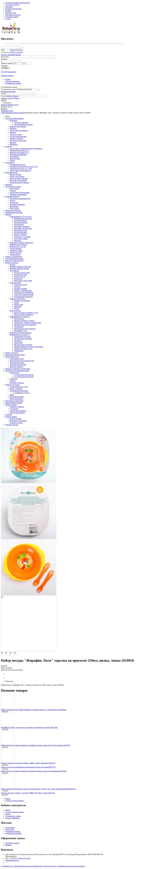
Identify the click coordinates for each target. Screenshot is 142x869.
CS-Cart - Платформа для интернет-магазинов (67, 866)
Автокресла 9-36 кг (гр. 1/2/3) (21, 168)
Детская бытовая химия (14, 259)
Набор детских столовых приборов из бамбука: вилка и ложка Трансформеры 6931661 (33, 771)
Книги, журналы (11, 353)
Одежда (8, 214)
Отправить (5, 68)
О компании (10, 827)
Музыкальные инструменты (25, 329)
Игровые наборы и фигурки (20, 267)
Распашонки (19, 225)
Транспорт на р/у (20, 285)
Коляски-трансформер (18, 154)
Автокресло (9, 162)
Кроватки (13, 120)
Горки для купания (17, 176)
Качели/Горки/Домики (13, 403)
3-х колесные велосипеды (24, 377)
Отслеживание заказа (9, 89)
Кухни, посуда (19, 277)
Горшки (13, 190)
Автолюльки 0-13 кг (17, 164)
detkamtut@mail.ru (12, 860)
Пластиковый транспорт (23, 297)
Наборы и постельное (18, 126)
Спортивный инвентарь (19, 391)
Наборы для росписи (22, 301)
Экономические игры (18, 365)
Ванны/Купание (11, 172)
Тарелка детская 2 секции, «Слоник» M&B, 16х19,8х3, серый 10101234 (28, 793)
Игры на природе (16, 399)
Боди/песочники (20, 221)
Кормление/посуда (14, 113)
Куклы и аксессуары (22, 273)
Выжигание (18, 305)
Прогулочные (15, 158)
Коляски (8, 146)
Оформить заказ (7, 111)
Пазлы (16, 309)
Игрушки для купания (18, 180)
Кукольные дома (20, 275)
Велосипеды (14, 373)
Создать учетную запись (10, 98)
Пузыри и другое (16, 423)
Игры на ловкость (16, 367)
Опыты (12, 265)
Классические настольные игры (22, 361)
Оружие (17, 287)
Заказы (8, 79)
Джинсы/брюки (16, 249)
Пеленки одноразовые (18, 194)
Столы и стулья (15, 134)
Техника (8, 415)
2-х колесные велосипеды (24, 375)
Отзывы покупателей (13, 9)
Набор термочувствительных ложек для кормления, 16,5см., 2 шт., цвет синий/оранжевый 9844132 (38, 789)
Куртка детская (15, 253)
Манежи (13, 142)
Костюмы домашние (22, 227)
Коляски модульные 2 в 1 (19, 150)
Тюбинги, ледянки (17, 407)
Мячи (12, 395)
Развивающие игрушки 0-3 (20, 317)
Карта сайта (9, 829)
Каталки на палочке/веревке (20, 333)
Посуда (24, 113)
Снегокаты (14, 409)
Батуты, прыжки (16, 389)
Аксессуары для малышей (19, 192)
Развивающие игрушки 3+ (20, 335)
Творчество (18, 343)
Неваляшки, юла (20, 331)
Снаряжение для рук (22, 393)
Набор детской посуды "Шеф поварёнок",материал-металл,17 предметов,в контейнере (33, 710)
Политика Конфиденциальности (17, 3)
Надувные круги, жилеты (19, 182)
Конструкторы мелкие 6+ (23, 315)
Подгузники (14, 188)
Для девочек (14, 271)
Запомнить (7, 103)
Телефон (4, 59)
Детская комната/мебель (14, 118)
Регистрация (10, 91)
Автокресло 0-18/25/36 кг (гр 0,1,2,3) (23, 166)
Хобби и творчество (17, 299)
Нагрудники (14, 208)
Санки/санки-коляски (18, 411)
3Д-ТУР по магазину (9, 72)
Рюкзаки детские (11, 425)
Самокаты (13, 379)
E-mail (3, 94)
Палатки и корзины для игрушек (17, 369)
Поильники (14, 206)
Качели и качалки (16, 138)
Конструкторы (15, 311)
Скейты (13, 381)
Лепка (16, 303)
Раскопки (17, 307)
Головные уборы (16, 251)
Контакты (9, 7)
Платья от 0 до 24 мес (22, 237)
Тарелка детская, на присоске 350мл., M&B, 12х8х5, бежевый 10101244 (28, 763)
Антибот (4, 66)
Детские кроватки (21, 122)
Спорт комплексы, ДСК (19, 387)
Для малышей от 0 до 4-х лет (21, 217)
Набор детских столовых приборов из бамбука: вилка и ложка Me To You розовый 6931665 (35, 745)
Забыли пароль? (12, 96)
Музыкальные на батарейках (25, 325)
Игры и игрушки (11, 263)
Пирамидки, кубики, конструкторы (27, 323)
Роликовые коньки (17, 397)
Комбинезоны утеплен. (18, 245)
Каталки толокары (17, 383)
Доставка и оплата (12, 5)
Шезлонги (14, 144)
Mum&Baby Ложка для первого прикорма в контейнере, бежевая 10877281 (29, 727)
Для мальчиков (15, 283)
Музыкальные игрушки (23, 339)
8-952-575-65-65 (24, 858)
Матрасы (13, 128)
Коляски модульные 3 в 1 (19, 152)
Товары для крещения (13, 257)
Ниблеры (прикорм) (17, 204)
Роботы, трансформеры (23, 291)
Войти (3, 91)
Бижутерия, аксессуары (23, 281)
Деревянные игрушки (22, 337)
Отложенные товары (13, 83)
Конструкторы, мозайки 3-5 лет (26, 313)
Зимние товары (11, 405)
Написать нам (10, 13)
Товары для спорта (12, 385)
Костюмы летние (20, 231)
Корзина (4, 109)
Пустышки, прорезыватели (20, 198)
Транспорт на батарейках (23, 293)
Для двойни (14, 156)
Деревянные (19, 327)
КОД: (3, 668)
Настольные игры (12, 357)
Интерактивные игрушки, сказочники (28, 347)
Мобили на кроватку (13, 210)
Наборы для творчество (23, 349)
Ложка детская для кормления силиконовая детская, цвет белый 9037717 (28, 767)
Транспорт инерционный (23, 295)
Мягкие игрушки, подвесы (24, 321)
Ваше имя (4, 57)
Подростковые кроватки (23, 124)
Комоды (13, 132)
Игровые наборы (20, 289)
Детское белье (15, 255)
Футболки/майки (20, 233)
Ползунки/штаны (20, 223)
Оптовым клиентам (12, 15)
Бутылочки (14, 202)
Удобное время (6, 63)
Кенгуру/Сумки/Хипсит (14, 261)
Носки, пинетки (20, 235)
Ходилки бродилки (17, 363)
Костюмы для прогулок (23, 229)
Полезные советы (12, 17)
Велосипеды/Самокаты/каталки (17, 371)
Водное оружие (16, 419)
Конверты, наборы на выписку (21, 243)
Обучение (18, 341)
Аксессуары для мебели (19, 130)
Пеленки (8, 184)
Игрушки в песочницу (18, 421)
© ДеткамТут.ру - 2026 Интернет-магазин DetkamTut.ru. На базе (25, 866)
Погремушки (19, 319)
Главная (4, 113)
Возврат (8, 11)
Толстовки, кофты (21, 239)
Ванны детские (15, 174)
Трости (12, 160)
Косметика (18, 279)
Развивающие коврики (14, 212)
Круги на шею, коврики (19, 178)
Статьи (8, 19)
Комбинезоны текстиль (23, 219)
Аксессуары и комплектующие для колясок (26, 148)
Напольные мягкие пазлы (15, 355)
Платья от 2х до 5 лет (18, 247)
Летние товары (11, 417)
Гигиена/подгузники (13, 186)
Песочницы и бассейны (14, 401)
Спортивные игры (17, 359)
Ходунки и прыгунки (18, 140)
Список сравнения (12, 81)
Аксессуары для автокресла (20, 170)
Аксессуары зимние (17, 413)
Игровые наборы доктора (19, 269)
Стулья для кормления (18, 136)
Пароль (3, 96)
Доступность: (6, 670)
